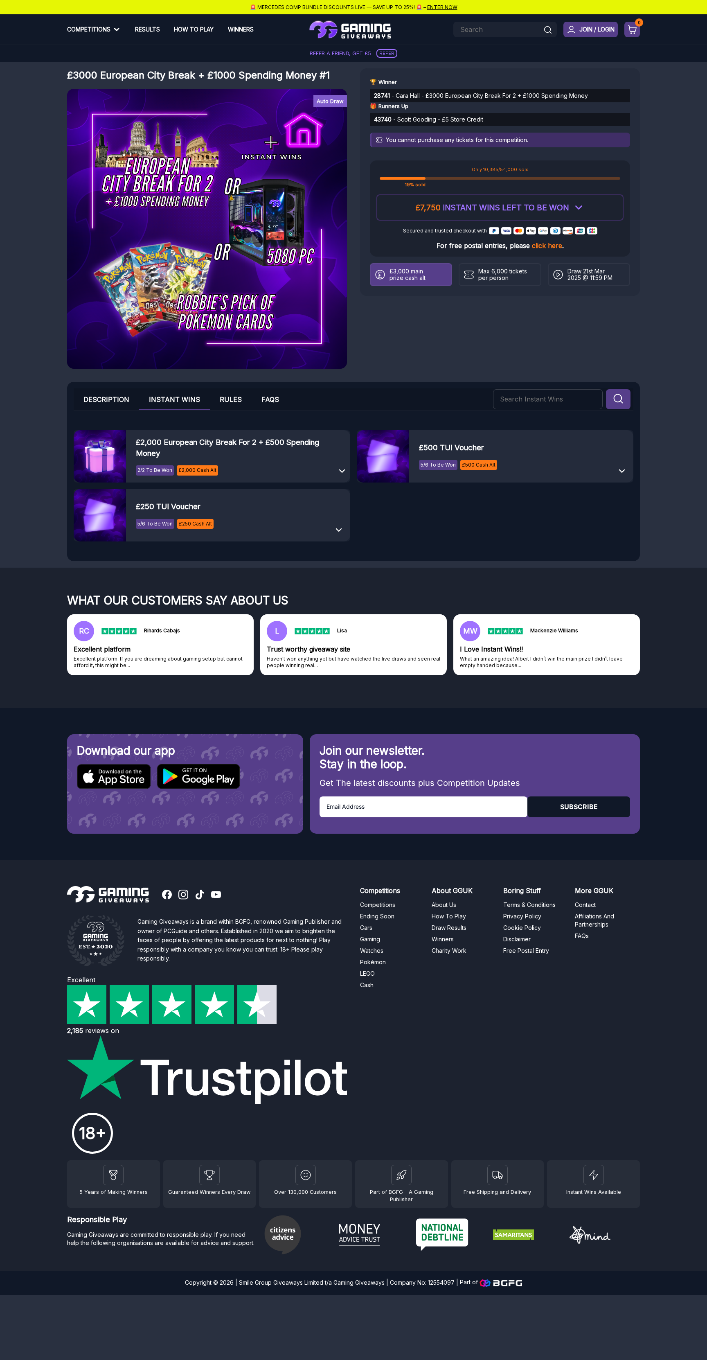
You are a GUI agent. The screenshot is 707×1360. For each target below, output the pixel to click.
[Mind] (605, 1236)
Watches (371, 950)
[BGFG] (401, 1175)
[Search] (548, 30)
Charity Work (449, 950)
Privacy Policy (522, 916)
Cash (367, 984)
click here (547, 245)
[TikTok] (200, 895)
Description (106, 399)
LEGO (367, 973)
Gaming (370, 939)
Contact (585, 904)
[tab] (174, 399)
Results (147, 29)
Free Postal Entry (526, 950)
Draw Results (449, 927)
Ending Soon (377, 916)
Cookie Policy (522, 927)
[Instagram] (183, 895)
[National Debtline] (451, 1235)
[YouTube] (216, 895)
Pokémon (373, 962)
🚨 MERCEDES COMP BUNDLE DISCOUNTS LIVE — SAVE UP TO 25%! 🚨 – (353, 7)
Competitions (88, 29)
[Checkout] (632, 29)
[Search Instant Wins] (618, 399)
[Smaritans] (528, 1236)
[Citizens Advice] (297, 1235)
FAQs (270, 399)
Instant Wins (174, 399)
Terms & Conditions (529, 904)
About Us (444, 904)
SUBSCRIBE (579, 807)
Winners (241, 29)
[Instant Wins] (593, 1175)
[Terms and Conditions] (497, 1175)
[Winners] (113, 1175)
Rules (231, 399)
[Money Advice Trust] (374, 1236)
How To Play (194, 29)
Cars (366, 927)
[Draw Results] (305, 1175)
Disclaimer (517, 939)
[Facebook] (167, 895)
